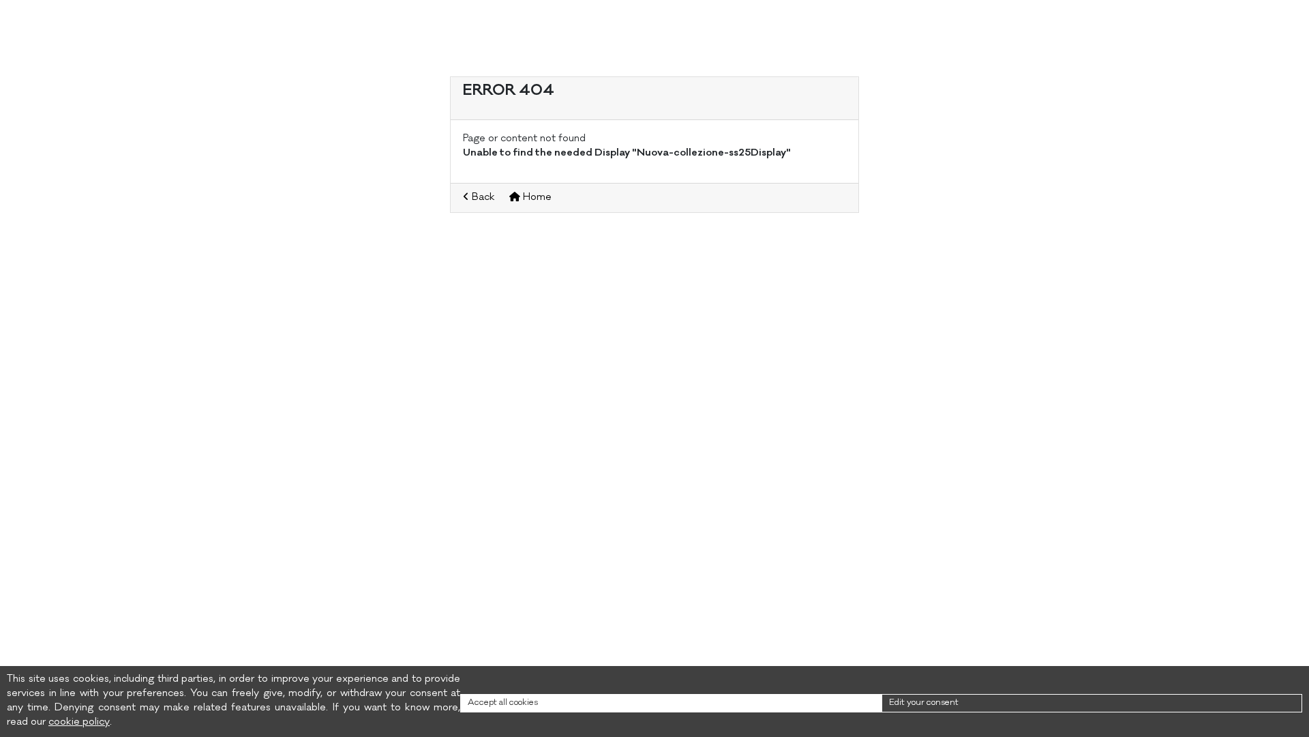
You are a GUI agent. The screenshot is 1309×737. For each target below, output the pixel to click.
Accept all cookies (503, 703)
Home (536, 197)
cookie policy (79, 722)
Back (482, 197)
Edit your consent (924, 703)
